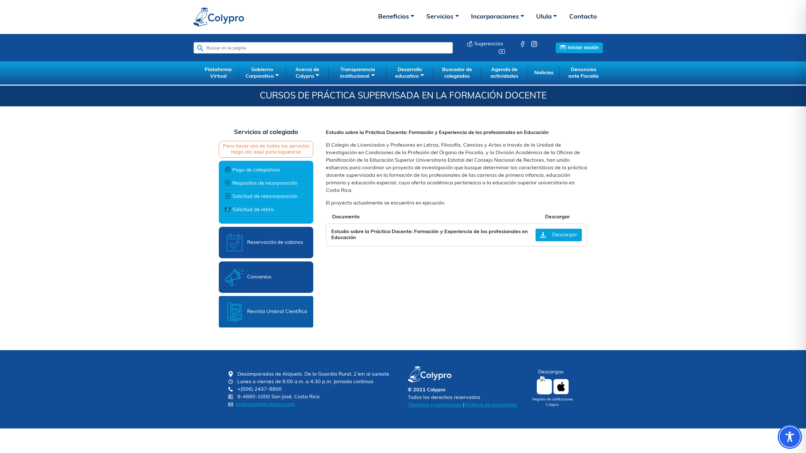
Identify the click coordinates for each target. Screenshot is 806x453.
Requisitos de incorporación (264, 183)
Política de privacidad (491, 405)
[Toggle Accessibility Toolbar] (789, 436)
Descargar (564, 235)
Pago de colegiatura (256, 170)
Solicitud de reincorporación (265, 196)
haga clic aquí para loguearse (266, 152)
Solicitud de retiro (253, 209)
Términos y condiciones (435, 405)
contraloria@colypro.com (265, 404)
